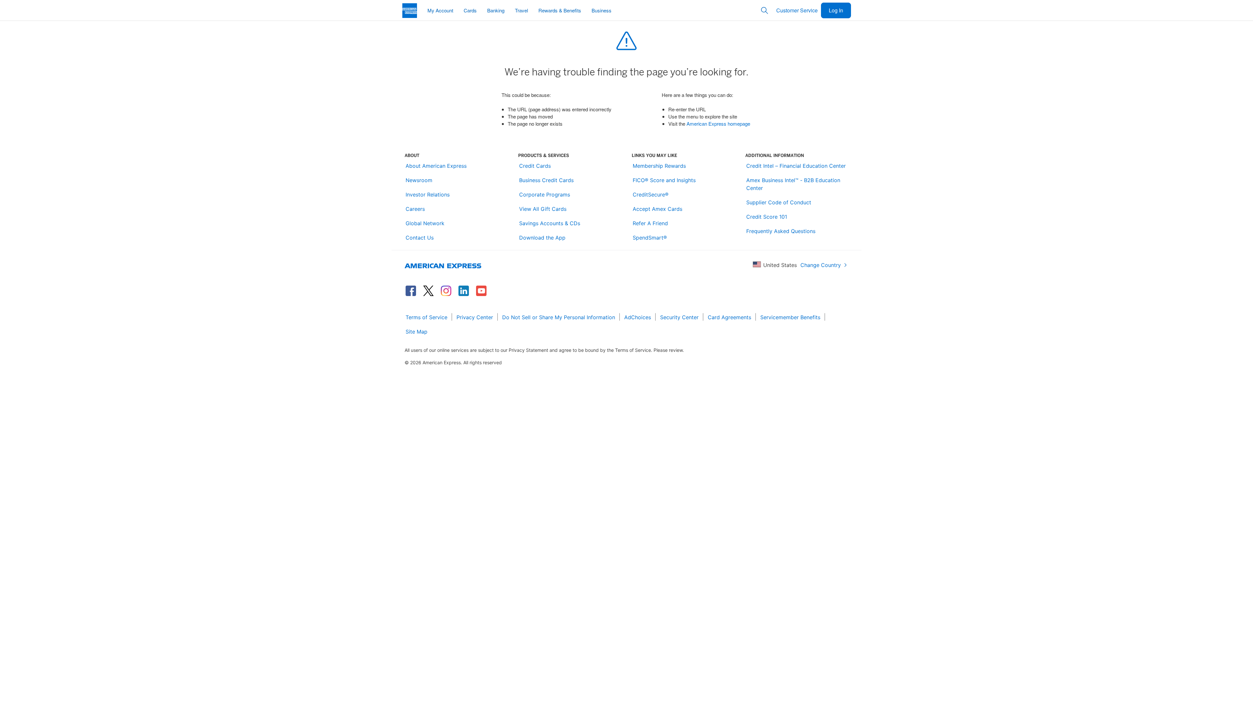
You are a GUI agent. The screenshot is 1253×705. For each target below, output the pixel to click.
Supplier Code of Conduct (778, 202)
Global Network (425, 223)
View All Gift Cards (542, 209)
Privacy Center (474, 317)
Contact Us (420, 237)
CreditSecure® (651, 194)
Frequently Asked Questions (780, 231)
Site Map (416, 331)
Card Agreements (729, 317)
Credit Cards (535, 166)
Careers (415, 209)
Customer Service (797, 10)
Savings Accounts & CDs (549, 223)
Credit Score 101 (766, 216)
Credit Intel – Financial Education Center (796, 166)
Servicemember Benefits (790, 317)
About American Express (436, 166)
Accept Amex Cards (657, 209)
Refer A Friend (650, 223)
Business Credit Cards (546, 180)
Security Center (679, 317)
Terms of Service (426, 317)
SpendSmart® (650, 237)
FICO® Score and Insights (664, 180)
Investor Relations (428, 194)
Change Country (820, 265)
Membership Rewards (659, 166)
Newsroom (419, 180)
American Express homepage (718, 123)
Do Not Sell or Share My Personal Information (558, 317)
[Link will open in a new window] (411, 290)
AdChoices (637, 317)
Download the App (542, 237)
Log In (836, 10)
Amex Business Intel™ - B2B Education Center (793, 184)
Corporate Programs (544, 194)
